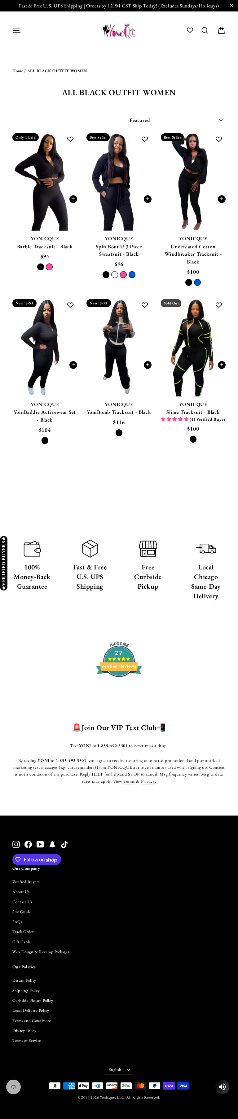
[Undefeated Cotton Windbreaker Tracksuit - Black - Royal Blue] (197, 282)
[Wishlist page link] (190, 30)
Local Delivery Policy (30, 1010)
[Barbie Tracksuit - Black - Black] (40, 267)
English (114, 1069)
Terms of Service (26, 1040)
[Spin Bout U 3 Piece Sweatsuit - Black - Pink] (123, 275)
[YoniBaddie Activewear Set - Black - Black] (45, 440)
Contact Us (22, 901)
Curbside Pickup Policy (32, 1000)
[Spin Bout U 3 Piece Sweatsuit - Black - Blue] (132, 275)
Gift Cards (21, 941)
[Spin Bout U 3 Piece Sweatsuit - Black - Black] (106, 275)
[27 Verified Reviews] (119, 688)
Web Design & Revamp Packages (40, 951)
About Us (21, 891)
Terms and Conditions (31, 1020)
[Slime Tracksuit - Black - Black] (193, 439)
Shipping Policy (26, 990)
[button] (175, 419)
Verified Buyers (26, 881)
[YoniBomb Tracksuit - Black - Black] (119, 433)
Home (17, 70)
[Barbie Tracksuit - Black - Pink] (49, 267)
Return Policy (24, 980)
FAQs (17, 921)
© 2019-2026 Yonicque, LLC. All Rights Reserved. (119, 1097)
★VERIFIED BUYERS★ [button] (3, 563)
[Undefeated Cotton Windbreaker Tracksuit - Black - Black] (189, 282)
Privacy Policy (24, 1030)
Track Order (23, 931)
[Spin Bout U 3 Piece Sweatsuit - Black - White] (115, 275)
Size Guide (21, 911)
